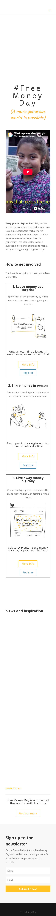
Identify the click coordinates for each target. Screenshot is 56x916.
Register (28, 373)
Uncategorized (15, 688)
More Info (28, 364)
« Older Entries (13, 788)
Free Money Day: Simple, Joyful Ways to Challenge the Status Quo (27, 737)
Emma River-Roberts (21, 624)
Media (40, 628)
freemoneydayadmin (21, 684)
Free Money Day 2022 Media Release (27, 622)
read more (14, 663)
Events (13, 628)
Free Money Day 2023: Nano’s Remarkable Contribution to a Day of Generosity (27, 679)
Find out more (28, 813)
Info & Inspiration (27, 628)
